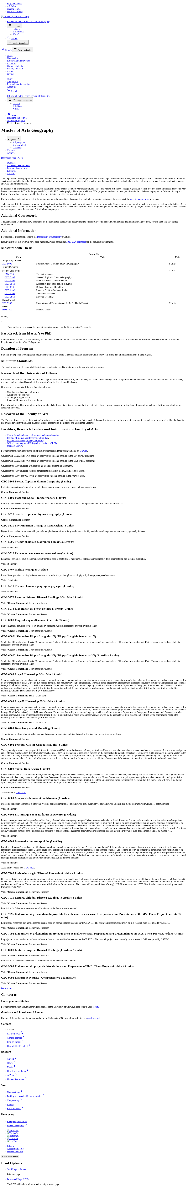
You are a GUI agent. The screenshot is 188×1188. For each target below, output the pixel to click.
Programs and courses (17, 118)
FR (28, 21)
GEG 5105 (10, 277)
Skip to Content (14, 3)
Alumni (10, 71)
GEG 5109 (10, 280)
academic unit (93, 1018)
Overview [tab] (11, 163)
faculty (96, 1007)
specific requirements (139, 199)
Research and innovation (18, 60)
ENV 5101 (10, 274)
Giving (10, 74)
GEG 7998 (7, 303)
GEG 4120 (21, 792)
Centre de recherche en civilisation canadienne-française (33, 435)
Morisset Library (14, 446)
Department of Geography (49, 237)
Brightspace (18, 31)
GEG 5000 (7, 263)
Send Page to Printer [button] (16, 1169)
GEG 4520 (29, 867)
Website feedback (15, 1151)
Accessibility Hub (15, 1148)
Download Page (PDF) (12, 158)
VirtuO (16, 34)
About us (11, 63)
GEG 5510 (10, 284)
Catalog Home (14, 9)
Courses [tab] (11, 173)
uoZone (16, 29)
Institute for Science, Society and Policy (25, 440)
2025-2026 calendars (76, 242)
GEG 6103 (10, 293)
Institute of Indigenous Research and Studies (27, 438)
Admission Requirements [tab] (18, 165)
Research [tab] (11, 171)
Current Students (15, 66)
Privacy (10, 1146)
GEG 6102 (10, 290)
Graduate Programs (16, 120)
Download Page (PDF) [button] (17, 1179)
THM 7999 (7, 309)
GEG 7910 (10, 296)
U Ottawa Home (14, 11)
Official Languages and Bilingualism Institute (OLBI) (32, 443)
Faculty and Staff (15, 68)
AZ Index (11, 6)
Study (9, 55)
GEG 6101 (10, 287)
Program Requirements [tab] (17, 168)
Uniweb (83, 451)
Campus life (12, 58)
